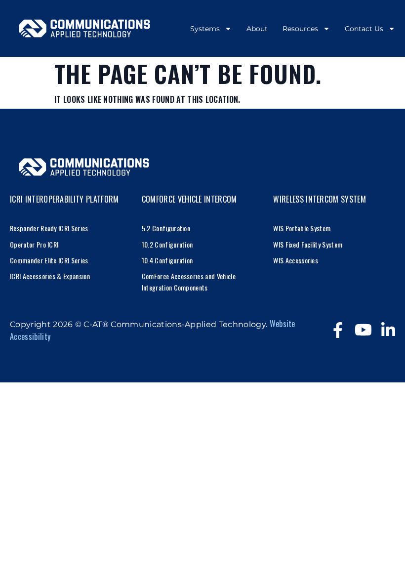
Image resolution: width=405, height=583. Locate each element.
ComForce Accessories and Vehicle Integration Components (189, 281)
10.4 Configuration (167, 260)
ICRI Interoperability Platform (64, 199)
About (257, 28)
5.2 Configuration (166, 228)
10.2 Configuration (167, 244)
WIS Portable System (301, 228)
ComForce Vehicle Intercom (189, 199)
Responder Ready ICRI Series (49, 228)
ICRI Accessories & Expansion (50, 276)
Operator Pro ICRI (34, 244)
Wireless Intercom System (319, 199)
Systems (205, 28)
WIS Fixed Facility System (307, 244)
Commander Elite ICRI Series (49, 260)
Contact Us (364, 28)
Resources (300, 28)
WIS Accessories (295, 260)
